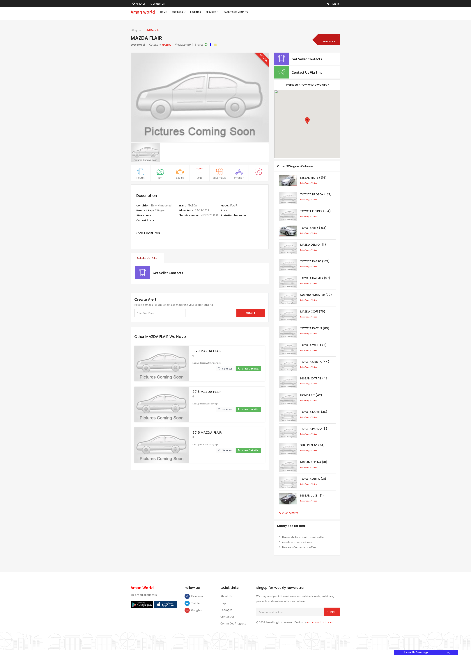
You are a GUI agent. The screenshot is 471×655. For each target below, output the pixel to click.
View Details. (250, 368)
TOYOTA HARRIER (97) (315, 278)
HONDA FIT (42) (311, 395)
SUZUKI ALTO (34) (312, 445)
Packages (226, 610)
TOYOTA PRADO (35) (314, 429)
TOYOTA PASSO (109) (315, 261)
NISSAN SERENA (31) (313, 462)
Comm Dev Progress (233, 623)
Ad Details (152, 30)
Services (211, 12)
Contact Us (159, 3)
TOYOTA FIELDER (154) (315, 211)
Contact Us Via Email (308, 72)
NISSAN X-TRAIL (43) (314, 378)
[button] (334, 3)
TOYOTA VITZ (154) (313, 228)
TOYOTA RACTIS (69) (314, 328)
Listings (195, 12)
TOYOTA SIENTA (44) (314, 362)
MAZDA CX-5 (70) (312, 311)
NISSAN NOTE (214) (313, 178)
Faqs (223, 603)
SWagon (136, 30)
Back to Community (236, 12)
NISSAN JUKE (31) (312, 495)
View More (288, 512)
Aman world (143, 12)
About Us (141, 3)
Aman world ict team (320, 622)
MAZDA (166, 44)
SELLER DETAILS (147, 258)
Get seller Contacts (168, 272)
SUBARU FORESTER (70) (316, 295)
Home (163, 12)
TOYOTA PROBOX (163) (316, 194)
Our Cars (177, 12)
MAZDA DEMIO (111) (313, 245)
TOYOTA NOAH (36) (313, 412)
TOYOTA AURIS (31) (313, 479)
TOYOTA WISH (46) (313, 345)
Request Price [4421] (237, 210)
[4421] (328, 40)
